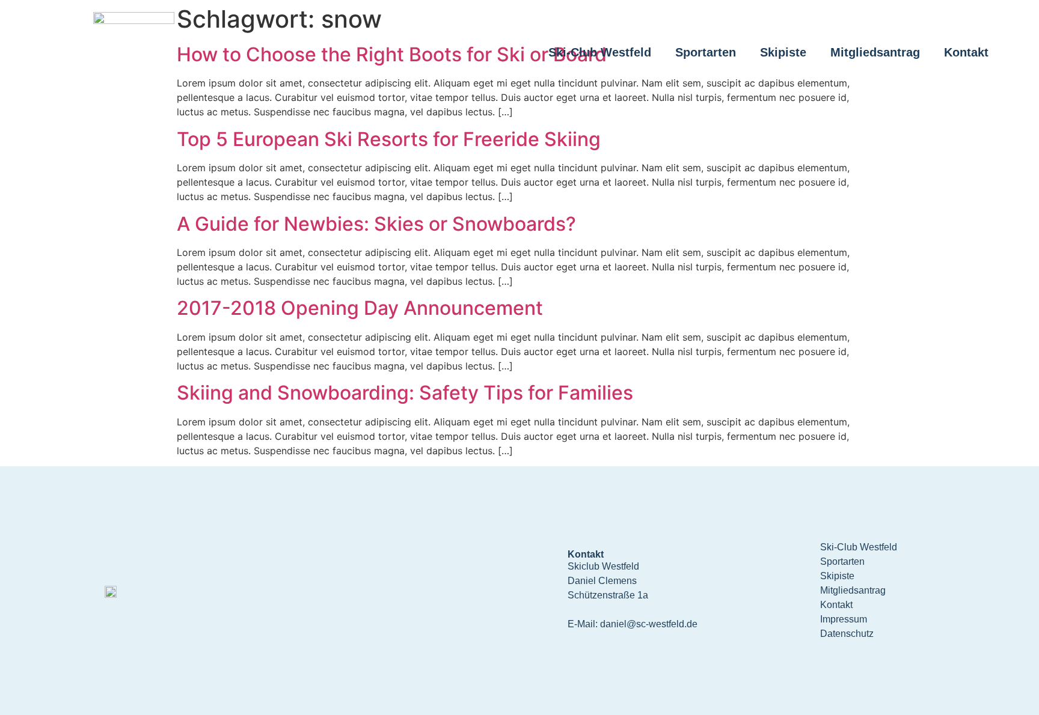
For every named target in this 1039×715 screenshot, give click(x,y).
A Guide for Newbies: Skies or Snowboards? (376, 224)
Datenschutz (847, 633)
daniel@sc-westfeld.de (648, 624)
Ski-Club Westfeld (599, 52)
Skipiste (783, 52)
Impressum (843, 619)
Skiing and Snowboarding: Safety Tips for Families (405, 392)
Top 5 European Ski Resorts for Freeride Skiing (389, 139)
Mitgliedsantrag (875, 52)
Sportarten (705, 52)
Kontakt (966, 52)
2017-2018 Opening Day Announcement (360, 308)
